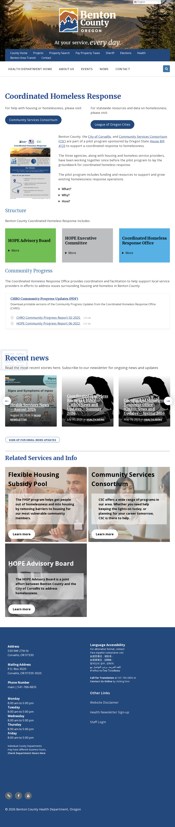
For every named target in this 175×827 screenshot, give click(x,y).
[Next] (168, 401)
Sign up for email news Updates (32, 439)
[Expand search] (166, 68)
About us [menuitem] (66, 69)
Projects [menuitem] (38, 53)
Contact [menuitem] (46, 58)
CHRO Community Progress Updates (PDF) (44, 299)
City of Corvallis (99, 137)
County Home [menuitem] (18, 53)
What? (66, 189)
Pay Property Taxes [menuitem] (88, 53)
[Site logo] (87, 27)
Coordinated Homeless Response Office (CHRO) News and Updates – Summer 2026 (87, 405)
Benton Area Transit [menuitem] (23, 58)
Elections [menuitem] (125, 53)
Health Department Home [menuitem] (30, 69)
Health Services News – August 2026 (29, 407)
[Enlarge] (51, 140)
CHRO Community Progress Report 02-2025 (48, 317)
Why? (66, 195)
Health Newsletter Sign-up (109, 712)
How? (66, 201)
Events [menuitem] (87, 69)
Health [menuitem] (141, 53)
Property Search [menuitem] (59, 53)
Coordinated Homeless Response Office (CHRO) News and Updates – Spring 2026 (144, 407)
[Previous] (7, 401)
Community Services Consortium (33, 120)
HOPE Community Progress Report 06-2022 (48, 323)
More (15, 250)
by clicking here (110, 681)
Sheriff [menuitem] (110, 53)
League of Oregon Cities (112, 124)
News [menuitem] (104, 69)
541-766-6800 (125, 677)
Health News (95, 419)
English (141, 2)
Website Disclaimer (104, 702)
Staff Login (98, 722)
